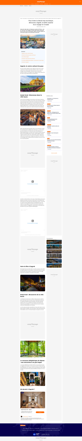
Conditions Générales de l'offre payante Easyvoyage (44, 430)
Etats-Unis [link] (49, 246)
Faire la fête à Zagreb (25, 56)
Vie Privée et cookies (56, 430)
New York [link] (49, 251)
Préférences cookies (25, 430)
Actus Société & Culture (30, 18)
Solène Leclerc (26, 416)
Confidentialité (36, 428)
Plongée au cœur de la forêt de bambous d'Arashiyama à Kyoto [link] (54, 140)
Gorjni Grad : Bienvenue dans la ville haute (29, 55)
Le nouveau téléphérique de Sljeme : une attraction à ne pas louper (33, 60)
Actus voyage (25, 18)
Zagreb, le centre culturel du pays (27, 53)
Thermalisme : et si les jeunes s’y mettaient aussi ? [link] (52, 99)
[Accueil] (41, 2)
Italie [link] (48, 256)
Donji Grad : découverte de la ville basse (28, 58)
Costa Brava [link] (50, 241)
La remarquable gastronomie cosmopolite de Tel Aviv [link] (52, 120)
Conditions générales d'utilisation (45, 428)
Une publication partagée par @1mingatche (33, 195)
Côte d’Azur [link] (50, 265)
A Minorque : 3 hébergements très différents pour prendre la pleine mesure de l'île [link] (54, 113)
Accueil (21, 18)
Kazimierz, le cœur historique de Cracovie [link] (52, 133)
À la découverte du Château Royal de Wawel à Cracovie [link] (53, 106)
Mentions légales (32, 430)
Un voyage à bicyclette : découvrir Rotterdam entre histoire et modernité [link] (53, 147)
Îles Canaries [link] (50, 260)
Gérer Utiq (31, 428)
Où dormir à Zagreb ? (25, 62)
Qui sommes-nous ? (55, 428)
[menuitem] (21, 6)
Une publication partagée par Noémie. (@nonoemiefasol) (32, 234)
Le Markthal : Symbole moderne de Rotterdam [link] (53, 127)
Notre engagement (26, 428)
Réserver (40, 412)
